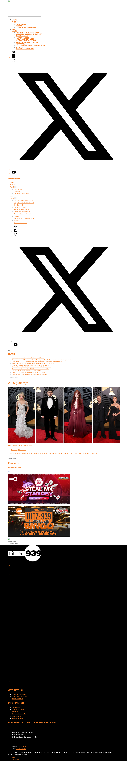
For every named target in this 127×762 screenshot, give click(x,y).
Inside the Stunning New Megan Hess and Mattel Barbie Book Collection (33, 363)
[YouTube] (14, 173)
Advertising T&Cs (18, 711)
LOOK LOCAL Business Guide (27, 32)
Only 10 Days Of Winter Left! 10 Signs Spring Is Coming (28, 372)
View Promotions (15, 467)
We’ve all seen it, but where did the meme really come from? (30, 374)
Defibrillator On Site (25, 49)
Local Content (16, 716)
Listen (14, 19)
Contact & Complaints (19, 694)
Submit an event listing (26, 39)
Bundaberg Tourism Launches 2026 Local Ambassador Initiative (30, 369)
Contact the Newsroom (26, 27)
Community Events (23, 37)
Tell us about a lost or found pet (30, 45)
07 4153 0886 (21, 746)
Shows (15, 21)
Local (14, 31)
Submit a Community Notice (27, 42)
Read (14, 22)
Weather (19, 47)
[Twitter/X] (65, 169)
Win (13, 29)
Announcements (17, 718)
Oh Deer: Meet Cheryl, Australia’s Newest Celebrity (27, 370)
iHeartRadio (15, 759)
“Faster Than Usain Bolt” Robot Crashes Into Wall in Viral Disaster (31, 367)
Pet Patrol (20, 44)
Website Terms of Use (19, 714)
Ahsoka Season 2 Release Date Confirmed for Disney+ (28, 358)
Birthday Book (22, 36)
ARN (13, 757)
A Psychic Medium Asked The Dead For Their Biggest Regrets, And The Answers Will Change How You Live (43, 359)
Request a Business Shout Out (29, 34)
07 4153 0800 (21, 749)
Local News (21, 24)
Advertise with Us (17, 699)
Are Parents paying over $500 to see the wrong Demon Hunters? (31, 365)
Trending (20, 26)
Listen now (13, 178)
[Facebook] (14, 57)
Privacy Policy (16, 707)
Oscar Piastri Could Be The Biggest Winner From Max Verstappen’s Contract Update (37, 361)
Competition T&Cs (18, 709)
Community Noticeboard (26, 41)
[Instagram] (13, 62)
